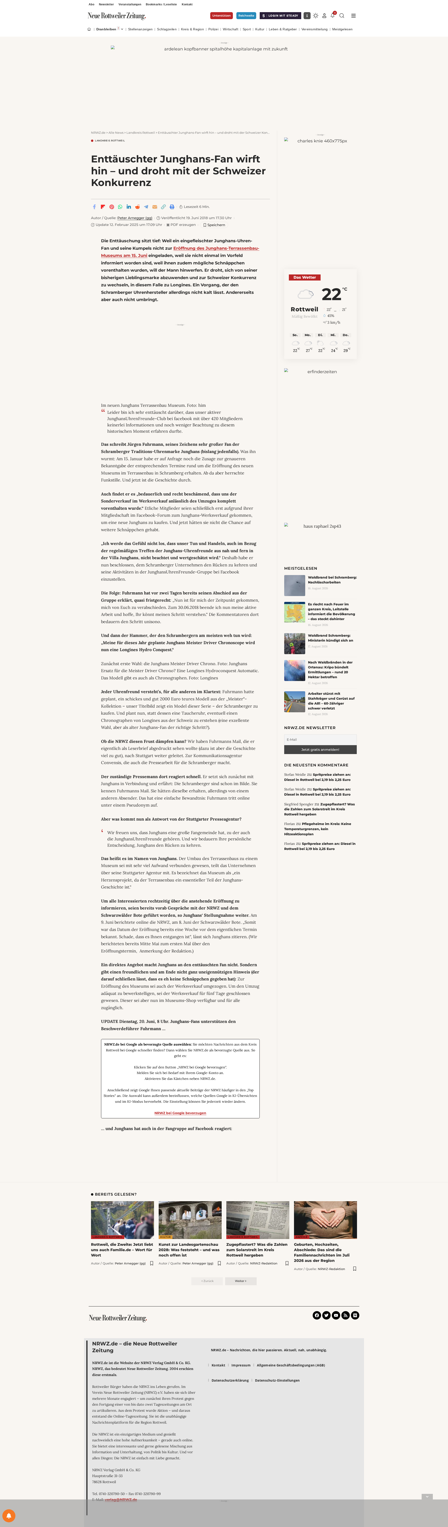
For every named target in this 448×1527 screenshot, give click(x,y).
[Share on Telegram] (146, 207)
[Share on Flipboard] (103, 207)
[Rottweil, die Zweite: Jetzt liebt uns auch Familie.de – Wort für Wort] (122, 1220)
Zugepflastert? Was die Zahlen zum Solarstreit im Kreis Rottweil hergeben (319, 809)
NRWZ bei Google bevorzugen (180, 1113)
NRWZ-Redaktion (263, 1263)
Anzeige (302, 1237)
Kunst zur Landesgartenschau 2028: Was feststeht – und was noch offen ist (189, 1249)
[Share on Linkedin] (129, 207)
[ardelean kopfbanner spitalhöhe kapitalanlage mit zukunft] (224, 83)
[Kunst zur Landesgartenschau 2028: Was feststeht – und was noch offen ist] (190, 1220)
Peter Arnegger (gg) (134, 218)
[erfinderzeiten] (320, 440)
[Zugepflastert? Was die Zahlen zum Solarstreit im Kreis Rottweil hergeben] (257, 1220)
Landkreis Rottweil (110, 141)
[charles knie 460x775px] (320, 198)
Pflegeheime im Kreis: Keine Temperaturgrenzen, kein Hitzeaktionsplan (317, 829)
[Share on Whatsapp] (120, 207)
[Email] (154, 207)
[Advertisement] (180, 360)
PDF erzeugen (181, 225)
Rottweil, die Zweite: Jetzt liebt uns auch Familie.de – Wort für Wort (122, 1249)
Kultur (165, 1237)
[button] (324, 15)
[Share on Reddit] (137, 207)
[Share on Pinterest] (111, 207)
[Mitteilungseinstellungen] (8, 1515)
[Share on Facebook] (94, 207)
